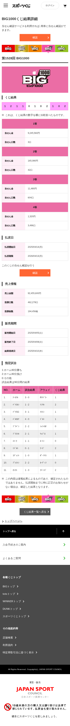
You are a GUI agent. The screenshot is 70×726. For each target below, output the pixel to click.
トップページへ (13, 521)
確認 (35, 37)
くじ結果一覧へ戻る (35, 511)
